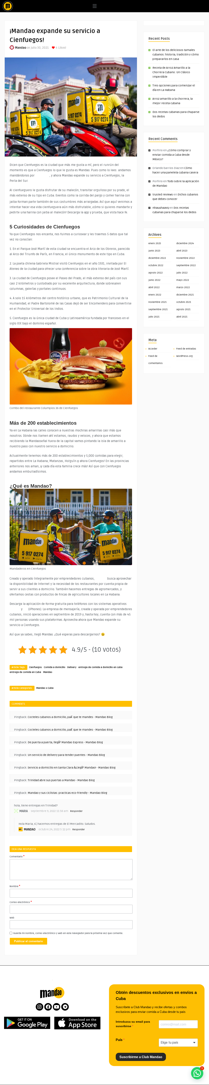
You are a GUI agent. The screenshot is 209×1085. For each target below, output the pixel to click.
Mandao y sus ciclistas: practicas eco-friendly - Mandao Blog (67, 793)
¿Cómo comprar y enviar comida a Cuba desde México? (171, 155)
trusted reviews (162, 194)
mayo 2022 (182, 280)
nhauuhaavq (160, 208)
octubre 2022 (155, 265)
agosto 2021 (183, 309)
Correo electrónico (21, 902)
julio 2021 (153, 316)
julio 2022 (182, 272)
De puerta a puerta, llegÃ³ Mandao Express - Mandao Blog (65, 742)
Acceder (152, 348)
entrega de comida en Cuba (25, 672)
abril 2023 (181, 250)
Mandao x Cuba (44, 688)
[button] (94, 6)
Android (15, 609)
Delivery (71, 667)
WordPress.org (184, 356)
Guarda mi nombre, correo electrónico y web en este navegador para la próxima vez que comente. (68, 933)
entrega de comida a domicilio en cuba (100, 667)
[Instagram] (39, 1007)
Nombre (15, 886)
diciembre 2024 (185, 243)
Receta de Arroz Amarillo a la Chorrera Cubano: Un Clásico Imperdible (171, 72)
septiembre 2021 (158, 309)
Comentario (17, 856)
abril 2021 (181, 316)
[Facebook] (48, 1007)
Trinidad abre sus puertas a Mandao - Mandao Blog (61, 780)
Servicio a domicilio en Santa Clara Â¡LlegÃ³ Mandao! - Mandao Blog (72, 767)
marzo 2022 (183, 287)
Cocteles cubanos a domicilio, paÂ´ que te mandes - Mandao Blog (70, 717)
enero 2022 (154, 294)
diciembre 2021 (185, 294)
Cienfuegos (35, 667)
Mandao (20, 48)
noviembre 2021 (157, 302)
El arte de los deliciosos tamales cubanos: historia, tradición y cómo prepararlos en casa (175, 54)
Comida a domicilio (54, 667)
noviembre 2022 (185, 258)
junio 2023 (154, 250)
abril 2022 (154, 287)
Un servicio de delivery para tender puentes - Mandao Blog (66, 755)
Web (12, 917)
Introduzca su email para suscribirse (133, 1024)
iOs (25, 609)
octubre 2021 (183, 302)
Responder (76, 811)
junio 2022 (154, 280)
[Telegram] (65, 1007)
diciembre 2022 (157, 258)
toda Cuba (42, 175)
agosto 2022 (155, 272)
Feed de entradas (186, 348)
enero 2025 (154, 243)
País (119, 1040)
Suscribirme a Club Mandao (140, 1057)
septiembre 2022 (186, 265)
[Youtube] (56, 1007)
